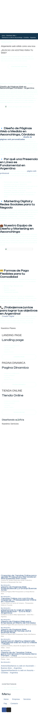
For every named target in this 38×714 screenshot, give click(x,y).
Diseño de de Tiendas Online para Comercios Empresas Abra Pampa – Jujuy (19, 654)
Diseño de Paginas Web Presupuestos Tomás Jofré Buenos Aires (16, 631)
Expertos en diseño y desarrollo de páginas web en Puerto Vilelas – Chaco (19, 642)
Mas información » (6, 585)
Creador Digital (8, 316)
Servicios (27, 699)
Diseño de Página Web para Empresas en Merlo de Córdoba (18, 622)
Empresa (16, 699)
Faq (5, 703)
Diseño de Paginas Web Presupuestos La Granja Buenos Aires (19, 588)
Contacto (14, 703)
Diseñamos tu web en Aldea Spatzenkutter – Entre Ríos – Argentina (16, 611)
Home (6, 699)
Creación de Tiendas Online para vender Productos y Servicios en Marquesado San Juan (19, 577)
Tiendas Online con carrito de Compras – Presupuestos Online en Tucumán (18, 600)
